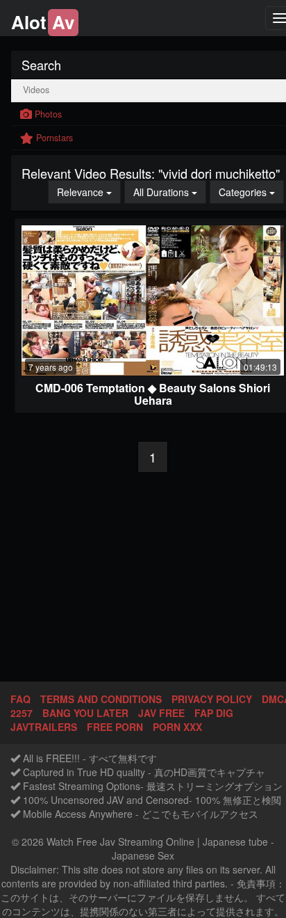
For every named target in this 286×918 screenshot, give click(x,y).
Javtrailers (43, 727)
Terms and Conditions (101, 699)
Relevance (89, 191)
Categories (251, 191)
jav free (161, 713)
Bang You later (85, 713)
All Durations (169, 191)
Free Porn (115, 727)
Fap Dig (213, 713)
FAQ (20, 699)
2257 (21, 713)
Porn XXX (177, 727)
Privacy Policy (211, 699)
